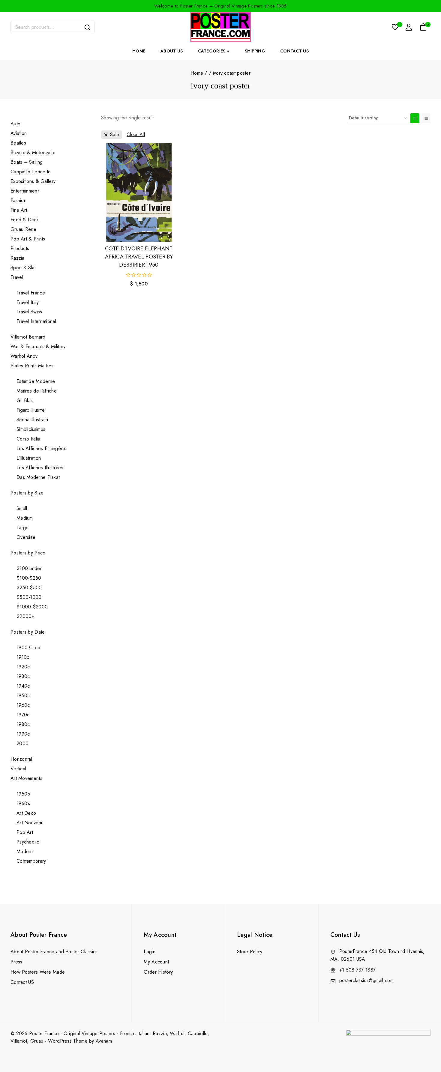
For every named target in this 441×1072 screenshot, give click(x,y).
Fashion (18, 200)
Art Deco (26, 813)
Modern (24, 851)
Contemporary (31, 861)
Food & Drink (25, 219)
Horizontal (21, 759)
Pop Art (24, 832)
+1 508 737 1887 (357, 969)
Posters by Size (27, 492)
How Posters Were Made (37, 972)
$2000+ (25, 616)
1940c (23, 685)
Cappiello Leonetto (30, 171)
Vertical (18, 768)
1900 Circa (28, 647)
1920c (23, 666)
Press (16, 961)
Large (22, 527)
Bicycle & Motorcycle (33, 152)
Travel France (30, 292)
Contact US (22, 982)
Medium (24, 518)
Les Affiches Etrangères (42, 448)
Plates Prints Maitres (31, 365)
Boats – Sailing (26, 162)
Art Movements (26, 778)
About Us (171, 51)
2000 (22, 743)
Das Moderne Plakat (38, 477)
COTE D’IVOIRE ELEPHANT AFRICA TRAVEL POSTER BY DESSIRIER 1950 (139, 257)
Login (149, 951)
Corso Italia (28, 438)
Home (139, 51)
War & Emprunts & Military (38, 346)
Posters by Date (27, 632)
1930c (23, 676)
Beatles (18, 142)
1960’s (23, 803)
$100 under (29, 568)
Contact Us (294, 51)
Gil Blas (24, 400)
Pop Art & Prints (27, 238)
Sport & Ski (22, 267)
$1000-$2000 (32, 606)
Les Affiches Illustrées (39, 467)
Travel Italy (27, 302)
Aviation (18, 133)
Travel (16, 277)
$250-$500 (29, 587)
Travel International (36, 321)
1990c (23, 733)
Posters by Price (28, 552)
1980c (23, 724)
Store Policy (249, 951)
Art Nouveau (30, 822)
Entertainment (24, 190)
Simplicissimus (30, 429)
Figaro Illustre (30, 410)
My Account (156, 961)
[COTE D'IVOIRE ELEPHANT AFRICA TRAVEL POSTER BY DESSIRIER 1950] (139, 192)
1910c (22, 657)
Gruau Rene (23, 229)
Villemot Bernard (28, 336)
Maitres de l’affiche (36, 390)
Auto (15, 123)
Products (19, 248)
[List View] (426, 118)
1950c (23, 695)
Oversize (25, 537)
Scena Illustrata (32, 419)
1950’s (23, 793)
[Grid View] (414, 118)
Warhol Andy (24, 356)
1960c (23, 705)
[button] (139, 231)
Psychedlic (27, 841)
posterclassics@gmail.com (366, 980)
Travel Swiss (29, 311)
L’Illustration (28, 458)
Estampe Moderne (35, 381)
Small (21, 508)
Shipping (255, 51)
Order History (158, 972)
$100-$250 (28, 578)
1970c (23, 714)
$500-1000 (29, 597)
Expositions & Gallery (33, 181)
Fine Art (18, 210)
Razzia (17, 258)
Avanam (104, 1041)
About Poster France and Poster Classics (54, 951)
